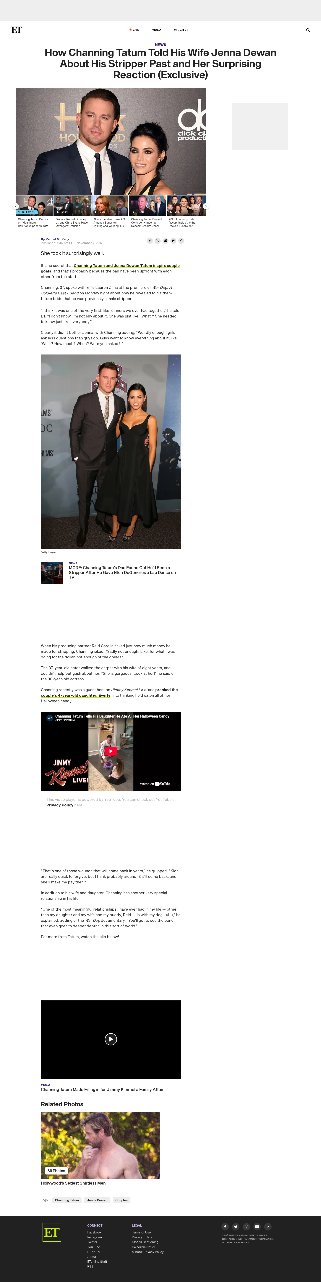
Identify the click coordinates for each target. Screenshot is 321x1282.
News (160, 45)
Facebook (94, 1232)
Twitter (92, 1242)
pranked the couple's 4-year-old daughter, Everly (109, 692)
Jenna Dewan (97, 1200)
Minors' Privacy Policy (148, 1252)
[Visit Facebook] (225, 1227)
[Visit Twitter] (235, 1227)
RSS (90, 1266)
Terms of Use (141, 1232)
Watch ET (181, 30)
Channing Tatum (67, 1200)
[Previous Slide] (16, 206)
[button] (111, 1039)
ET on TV (93, 1252)
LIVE (136, 30)
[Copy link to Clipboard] (181, 241)
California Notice (144, 1247)
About (91, 1257)
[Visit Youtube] (257, 1226)
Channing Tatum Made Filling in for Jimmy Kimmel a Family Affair (102, 1089)
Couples (121, 1200)
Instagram (94, 1237)
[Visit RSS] (268, 1227)
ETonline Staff (97, 1261)
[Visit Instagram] (246, 1227)
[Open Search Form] (308, 30)
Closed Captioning (145, 1242)
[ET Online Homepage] (16, 30)
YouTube (93, 1247)
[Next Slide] (206, 206)
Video (156, 30)
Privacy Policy (59, 805)
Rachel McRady (57, 239)
